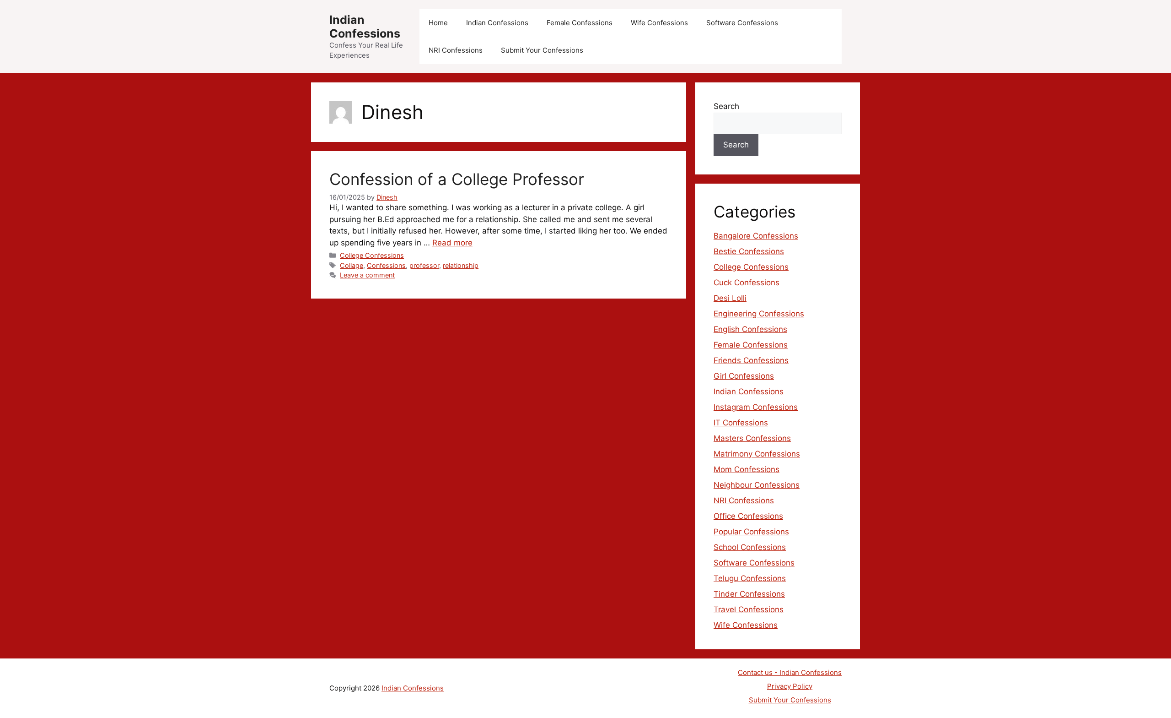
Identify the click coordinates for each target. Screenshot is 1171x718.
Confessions (386, 265)
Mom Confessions (746, 469)
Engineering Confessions (759, 313)
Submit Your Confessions (542, 50)
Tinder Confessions (749, 593)
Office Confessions (748, 516)
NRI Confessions (456, 50)
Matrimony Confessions (757, 453)
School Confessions (750, 547)
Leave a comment (367, 275)
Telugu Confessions (750, 578)
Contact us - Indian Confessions (790, 672)
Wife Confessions (659, 22)
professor (424, 265)
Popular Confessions (751, 531)
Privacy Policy (789, 686)
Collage (351, 265)
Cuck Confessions (746, 282)
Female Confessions (579, 22)
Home (438, 22)
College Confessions (372, 255)
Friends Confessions (751, 360)
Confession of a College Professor (456, 179)
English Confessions (750, 329)
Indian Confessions (364, 26)
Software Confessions (742, 22)
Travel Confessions (749, 609)
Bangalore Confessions (756, 235)
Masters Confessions (752, 438)
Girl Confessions (744, 376)
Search (726, 106)
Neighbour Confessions (757, 485)
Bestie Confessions (749, 251)
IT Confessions (741, 422)
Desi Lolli (730, 298)
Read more (452, 242)
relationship (460, 265)
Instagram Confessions (756, 407)
